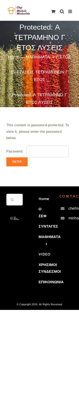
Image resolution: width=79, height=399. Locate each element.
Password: (15, 151)
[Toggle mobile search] (62, 11)
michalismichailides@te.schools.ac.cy (69, 218)
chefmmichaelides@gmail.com (69, 208)
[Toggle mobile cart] (53, 11)
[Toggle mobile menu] (70, 11)
